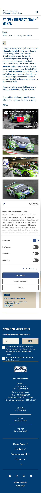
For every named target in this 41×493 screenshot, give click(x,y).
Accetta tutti (20, 275)
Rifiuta (20, 287)
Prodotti (18, 449)
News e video (12, 11)
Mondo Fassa (19, 444)
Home (4, 11)
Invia (30, 341)
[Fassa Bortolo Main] (20, 369)
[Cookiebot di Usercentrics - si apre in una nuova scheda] (29, 204)
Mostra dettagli (28, 269)
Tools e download (19, 454)
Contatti (18, 459)
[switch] (36, 247)
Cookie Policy (20, 486)
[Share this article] (36, 12)
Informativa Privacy (20, 482)
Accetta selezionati (20, 281)
